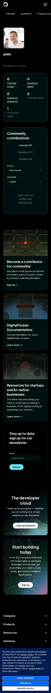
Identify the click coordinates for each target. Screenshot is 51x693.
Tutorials (10, 13)
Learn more (13, 345)
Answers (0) (25, 159)
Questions (26, 13)
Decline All (25, 683)
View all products (25, 525)
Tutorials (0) (25, 145)
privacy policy (27, 654)
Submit (16, 467)
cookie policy (35, 668)
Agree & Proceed (25, 678)
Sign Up (11, 284)
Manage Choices (25, 688)
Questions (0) (25, 152)
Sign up (25, 585)
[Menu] (45, 4)
